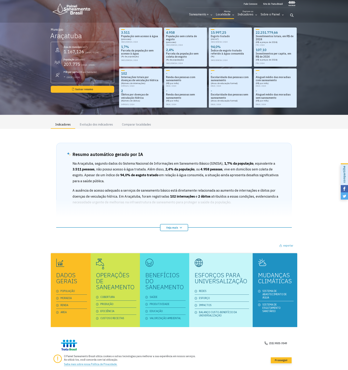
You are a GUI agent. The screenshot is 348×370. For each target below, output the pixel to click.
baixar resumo (84, 89)
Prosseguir (281, 360)
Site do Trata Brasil (273, 4)
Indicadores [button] (63, 124)
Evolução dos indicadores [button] (96, 124)
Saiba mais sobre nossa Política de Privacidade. (90, 364)
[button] (199, 14)
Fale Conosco (250, 4)
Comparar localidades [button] (136, 124)
